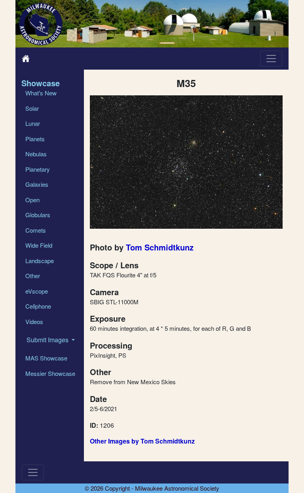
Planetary (37, 169)
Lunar (32, 123)
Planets (35, 139)
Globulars (37, 214)
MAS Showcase (46, 358)
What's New (41, 93)
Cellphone (38, 306)
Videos (34, 321)
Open (32, 199)
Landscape (39, 260)
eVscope (36, 291)
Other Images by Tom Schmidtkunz (142, 441)
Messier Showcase (50, 373)
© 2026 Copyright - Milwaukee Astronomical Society (152, 488)
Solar (32, 108)
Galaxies (36, 184)
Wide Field (38, 245)
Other (32, 275)
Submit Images (48, 339)
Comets (35, 230)
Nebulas (36, 154)
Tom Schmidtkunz (160, 247)
